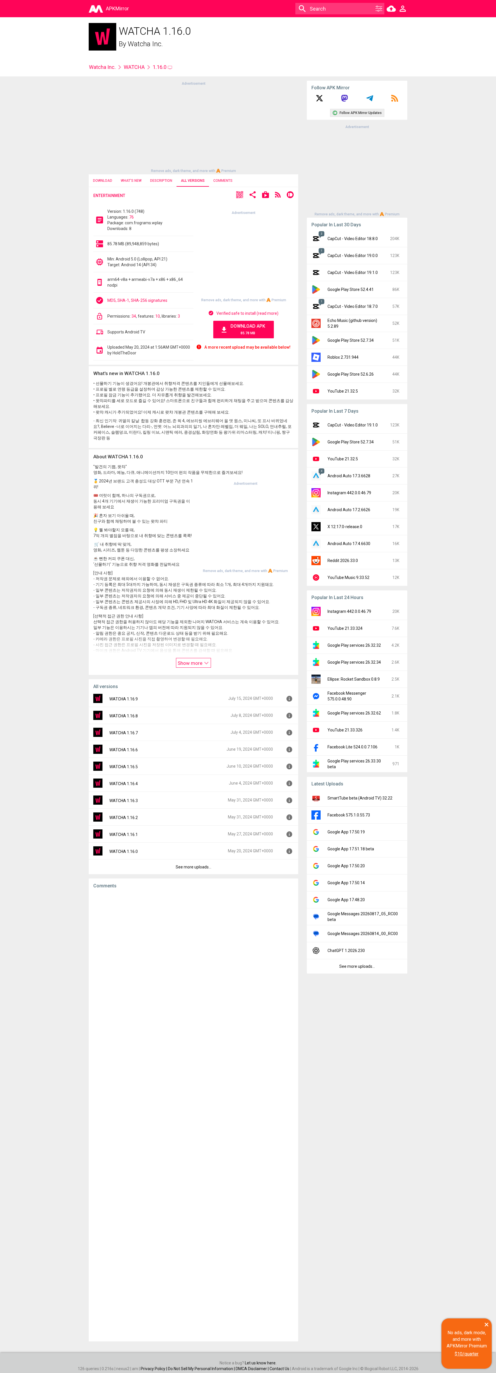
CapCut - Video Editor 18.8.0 (353, 238)
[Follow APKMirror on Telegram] (369, 100)
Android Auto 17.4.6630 (349, 543)
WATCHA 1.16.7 (123, 733)
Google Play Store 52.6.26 (351, 374)
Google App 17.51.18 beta (351, 849)
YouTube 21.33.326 (345, 730)
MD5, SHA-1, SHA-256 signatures (137, 300)
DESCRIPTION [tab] (161, 181)
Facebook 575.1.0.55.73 (349, 815)
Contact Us (279, 1368)
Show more (191, 663)
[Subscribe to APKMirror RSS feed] (394, 100)
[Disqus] (193, 1115)
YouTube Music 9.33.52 (348, 577)
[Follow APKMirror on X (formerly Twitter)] (319, 100)
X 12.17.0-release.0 (345, 526)
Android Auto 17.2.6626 (349, 509)
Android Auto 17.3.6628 (349, 476)
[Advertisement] (193, 126)
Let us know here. (260, 1363)
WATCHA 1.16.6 (123, 750)
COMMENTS (222, 181)
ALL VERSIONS (193, 181)
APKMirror (117, 8)
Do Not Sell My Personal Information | (202, 1368)
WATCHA (134, 67)
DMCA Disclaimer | (253, 1368)
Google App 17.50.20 (346, 866)
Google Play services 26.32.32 (354, 645)
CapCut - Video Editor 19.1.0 (353, 272)
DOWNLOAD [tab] (102, 181)
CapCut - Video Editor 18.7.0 (353, 306)
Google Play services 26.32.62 (354, 713)
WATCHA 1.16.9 (123, 699)
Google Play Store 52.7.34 (351, 340)
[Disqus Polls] (193, 966)
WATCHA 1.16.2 (123, 817)
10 (157, 316)
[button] (239, 195)
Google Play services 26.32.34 (354, 662)
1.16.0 (160, 67)
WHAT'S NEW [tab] (131, 181)
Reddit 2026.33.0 (343, 560)
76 (131, 217)
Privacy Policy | (154, 1368)
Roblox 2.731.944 (343, 357)
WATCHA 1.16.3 (123, 800)
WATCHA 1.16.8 (123, 716)
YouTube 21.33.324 (345, 628)
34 (133, 316)
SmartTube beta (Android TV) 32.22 (360, 798)
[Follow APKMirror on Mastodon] (344, 100)
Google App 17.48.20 (346, 899)
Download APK (247, 329)
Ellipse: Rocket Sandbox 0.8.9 (354, 679)
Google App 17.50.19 (346, 832)
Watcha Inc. (145, 44)
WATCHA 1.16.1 (123, 834)
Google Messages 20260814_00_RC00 (363, 933)
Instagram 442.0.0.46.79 (349, 493)
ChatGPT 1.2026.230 (346, 950)
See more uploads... (193, 867)
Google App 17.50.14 (346, 882)
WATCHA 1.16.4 (123, 783)
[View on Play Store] (265, 195)
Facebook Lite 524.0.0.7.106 (352, 747)
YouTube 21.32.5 (343, 391)
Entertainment (109, 195)
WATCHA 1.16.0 (123, 851)
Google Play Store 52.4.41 (351, 289)
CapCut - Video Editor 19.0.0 (353, 255)
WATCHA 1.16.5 (123, 766)
